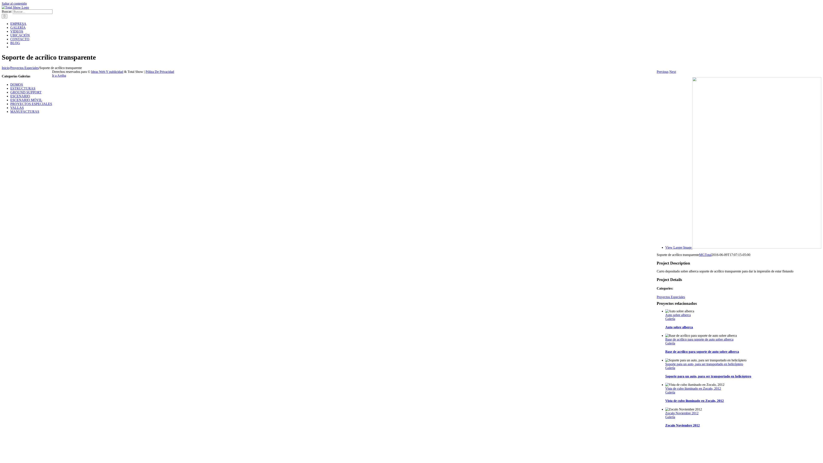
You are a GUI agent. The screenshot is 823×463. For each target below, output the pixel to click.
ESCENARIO (20, 96)
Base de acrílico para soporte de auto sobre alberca (699, 339)
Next (672, 72)
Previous (662, 72)
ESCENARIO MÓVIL (26, 100)
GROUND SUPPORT (26, 92)
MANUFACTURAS (24, 111)
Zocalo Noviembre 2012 (681, 413)
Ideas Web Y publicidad (107, 72)
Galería (670, 319)
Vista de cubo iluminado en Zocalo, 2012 (693, 388)
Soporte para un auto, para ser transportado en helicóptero (704, 364)
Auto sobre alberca (678, 315)
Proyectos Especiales (671, 297)
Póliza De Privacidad (160, 72)
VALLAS (17, 108)
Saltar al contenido (14, 3)
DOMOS (16, 84)
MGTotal (705, 255)
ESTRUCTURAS (22, 88)
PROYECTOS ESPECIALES (31, 104)
